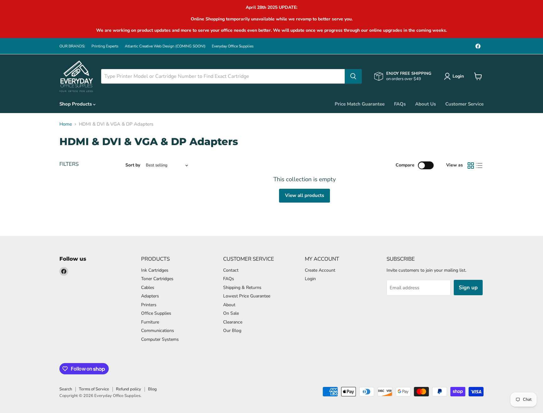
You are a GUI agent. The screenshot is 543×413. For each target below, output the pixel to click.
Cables (147, 288)
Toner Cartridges (157, 279)
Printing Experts (104, 46)
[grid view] (470, 165)
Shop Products (76, 104)
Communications (157, 331)
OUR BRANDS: (72, 46)
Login (310, 279)
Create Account (320, 270)
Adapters (150, 296)
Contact (231, 270)
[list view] (479, 165)
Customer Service (464, 104)
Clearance (232, 322)
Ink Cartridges (154, 270)
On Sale (231, 313)
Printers (148, 305)
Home (65, 124)
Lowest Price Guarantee (246, 296)
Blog (152, 389)
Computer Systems (160, 339)
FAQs (400, 104)
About (229, 305)
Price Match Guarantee (360, 104)
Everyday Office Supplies (233, 46)
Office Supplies (156, 313)
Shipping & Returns (242, 288)
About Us (425, 104)
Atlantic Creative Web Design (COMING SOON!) (165, 46)
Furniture (150, 322)
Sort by (132, 165)
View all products (304, 195)
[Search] (353, 76)
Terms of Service (94, 389)
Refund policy (128, 389)
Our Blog (232, 331)
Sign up (468, 287)
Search (65, 389)
